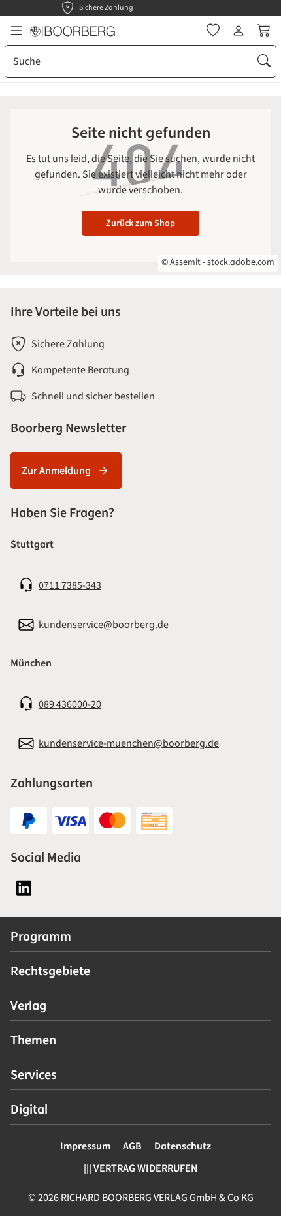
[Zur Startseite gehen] (72, 31)
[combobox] (129, 61)
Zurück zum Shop (140, 223)
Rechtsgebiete (50, 971)
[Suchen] (264, 61)
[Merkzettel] (213, 30)
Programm (40, 937)
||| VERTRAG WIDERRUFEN (141, 1168)
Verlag (28, 1006)
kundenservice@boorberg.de (104, 624)
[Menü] (16, 31)
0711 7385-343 (70, 585)
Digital (29, 1109)
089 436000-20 (70, 704)
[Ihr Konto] (238, 31)
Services (33, 1075)
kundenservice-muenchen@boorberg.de (129, 743)
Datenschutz (182, 1146)
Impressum (85, 1146)
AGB (132, 1146)
